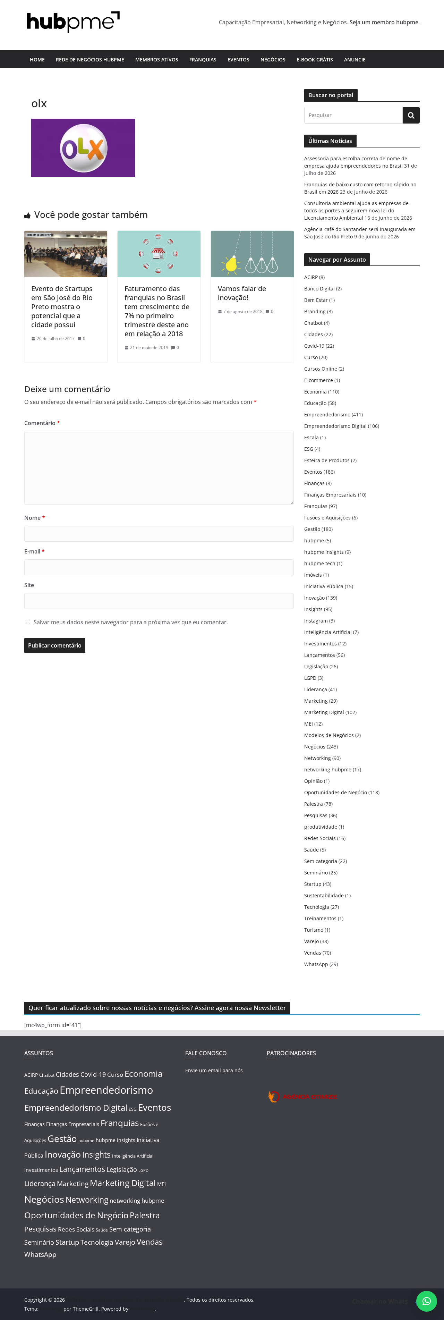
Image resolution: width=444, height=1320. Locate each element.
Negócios (273, 59)
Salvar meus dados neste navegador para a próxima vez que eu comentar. (131, 622)
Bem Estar (316, 300)
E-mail (34, 551)
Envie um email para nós (214, 1070)
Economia (315, 391)
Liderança (315, 689)
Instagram (316, 620)
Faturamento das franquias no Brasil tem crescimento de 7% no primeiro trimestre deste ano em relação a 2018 (157, 311)
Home (37, 59)
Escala (311, 437)
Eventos (238, 59)
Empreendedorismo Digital (335, 426)
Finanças (314, 483)
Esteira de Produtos (327, 460)
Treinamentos (320, 918)
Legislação (316, 666)
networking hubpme (327, 769)
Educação (315, 403)
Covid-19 (314, 345)
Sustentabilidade (324, 895)
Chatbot (313, 323)
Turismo (313, 929)
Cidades (313, 334)
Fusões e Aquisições (327, 517)
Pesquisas (315, 815)
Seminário (316, 872)
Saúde (311, 849)
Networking (317, 758)
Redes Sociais (320, 838)
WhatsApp (316, 964)
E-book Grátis (315, 59)
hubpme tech (319, 563)
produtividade (320, 826)
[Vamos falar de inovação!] (252, 235)
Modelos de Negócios (329, 735)
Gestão (312, 529)
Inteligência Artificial (328, 632)
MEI (308, 723)
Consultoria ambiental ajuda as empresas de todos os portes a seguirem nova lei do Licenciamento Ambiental (356, 210)
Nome (34, 518)
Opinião (313, 781)
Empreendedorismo (327, 414)
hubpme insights (324, 552)
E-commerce (318, 380)
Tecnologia (316, 907)
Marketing (316, 700)
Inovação (314, 597)
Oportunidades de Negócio (335, 792)
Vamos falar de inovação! (242, 293)
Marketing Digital (324, 712)
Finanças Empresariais (330, 494)
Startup (313, 884)
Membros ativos (156, 59)
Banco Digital (319, 288)
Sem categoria (320, 861)
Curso (311, 357)
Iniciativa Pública (323, 586)
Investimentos (320, 643)
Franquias (202, 59)
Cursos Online (320, 368)
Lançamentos (319, 655)
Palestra (313, 804)
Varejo (311, 941)
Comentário (42, 423)
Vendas (312, 952)
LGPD (310, 678)
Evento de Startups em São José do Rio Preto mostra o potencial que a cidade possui (62, 306)
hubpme (314, 540)
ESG (308, 449)
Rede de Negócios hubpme (90, 59)
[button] (426, 1301)
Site (29, 585)
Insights (313, 609)
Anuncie (355, 59)
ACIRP (311, 277)
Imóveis (313, 575)
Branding (315, 311)
